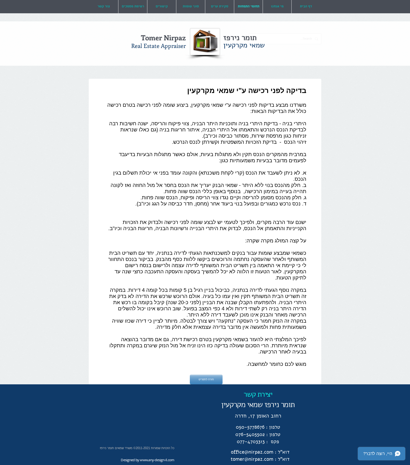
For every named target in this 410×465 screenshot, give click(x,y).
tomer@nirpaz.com (252, 459)
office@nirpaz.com (252, 452)
